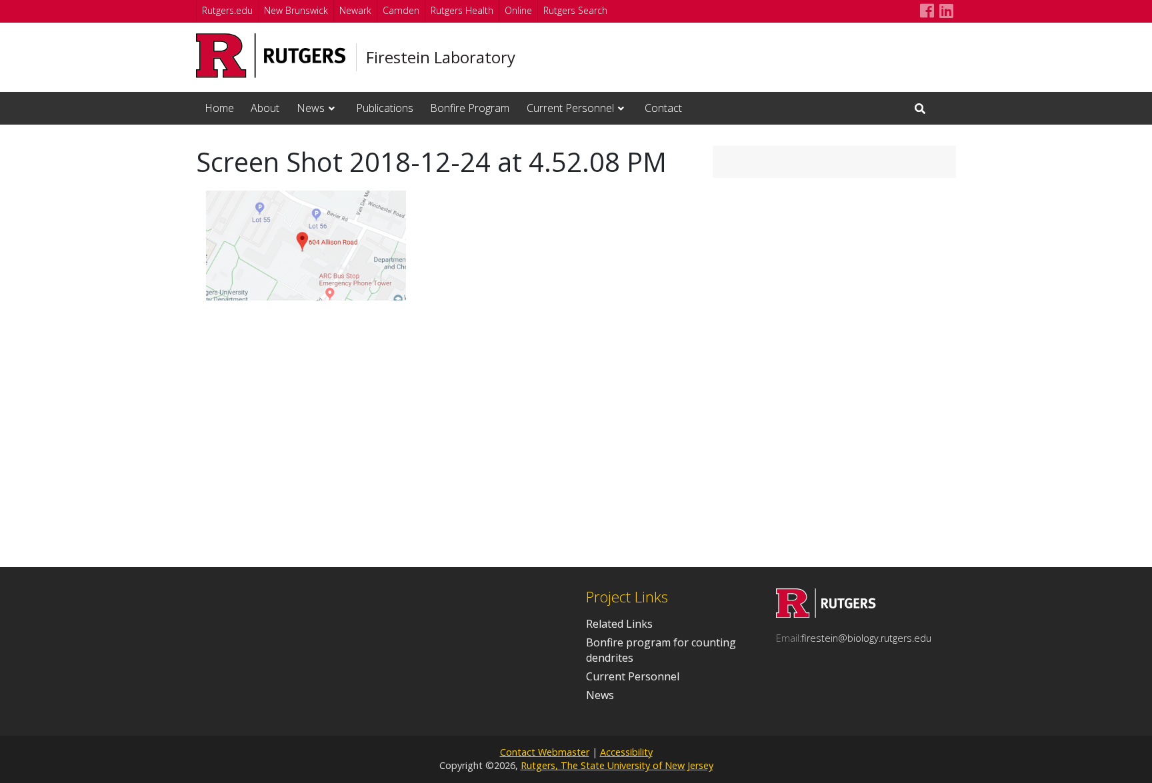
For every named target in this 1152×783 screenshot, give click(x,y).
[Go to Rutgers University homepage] (271, 55)
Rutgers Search (575, 10)
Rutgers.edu (227, 10)
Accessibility (626, 752)
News (311, 108)
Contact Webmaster (544, 752)
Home (219, 108)
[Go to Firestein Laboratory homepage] (826, 613)
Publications (384, 108)
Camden (401, 10)
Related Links (619, 623)
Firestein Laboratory (440, 57)
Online (518, 10)
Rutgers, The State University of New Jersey (617, 765)
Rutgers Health (462, 10)
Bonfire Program (469, 108)
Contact (663, 108)
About (265, 108)
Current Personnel (570, 108)
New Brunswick (296, 10)
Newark (355, 10)
